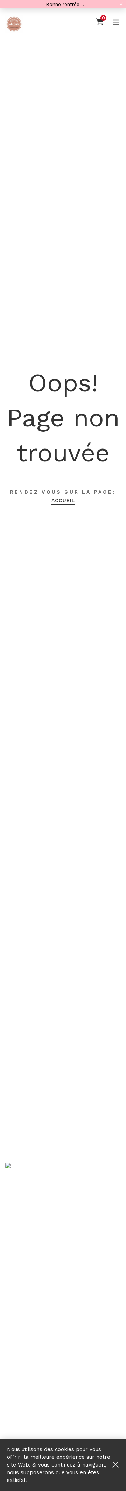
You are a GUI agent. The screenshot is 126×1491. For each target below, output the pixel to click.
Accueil (63, 500)
